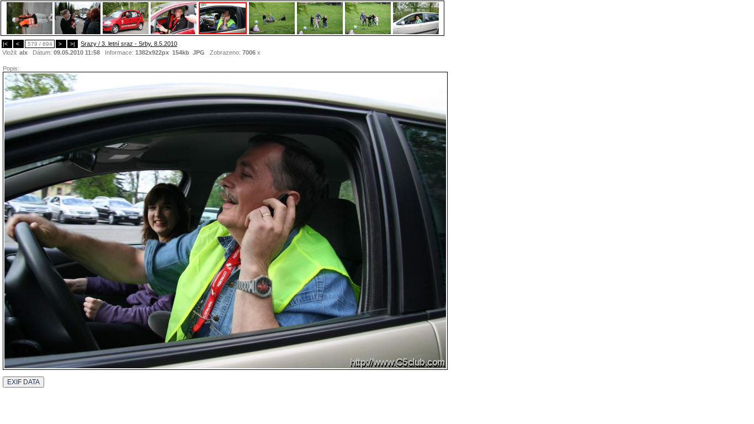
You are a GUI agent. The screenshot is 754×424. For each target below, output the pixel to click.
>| (72, 44)
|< (7, 44)
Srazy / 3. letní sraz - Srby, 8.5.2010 (129, 43)
